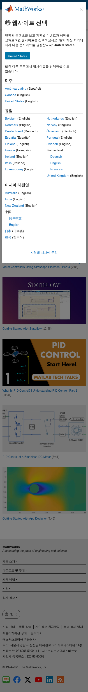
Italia (8, 163)
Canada (10, 95)
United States (14, 101)
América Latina (15, 88)
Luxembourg (14, 169)
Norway (51, 125)
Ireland (10, 156)
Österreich (53, 131)
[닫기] (81, 9)
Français (56, 169)
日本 (8, 231)
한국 (8, 237)
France (10, 150)
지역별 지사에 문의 (44, 252)
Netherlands (55, 118)
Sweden (52, 144)
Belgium (10, 118)
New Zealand (14, 205)
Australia (11, 193)
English (55, 163)
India (8, 199)
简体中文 (15, 218)
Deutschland (14, 131)
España (10, 137)
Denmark (11, 125)
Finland (10, 144)
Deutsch (56, 156)
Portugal (52, 137)
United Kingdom (57, 175)
